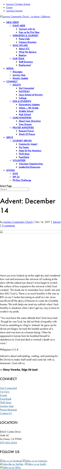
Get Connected (26, 88)
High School (25, 114)
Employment (25, 65)
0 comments (8, 225)
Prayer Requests (8, 409)
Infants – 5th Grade (28, 107)
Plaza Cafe (24, 38)
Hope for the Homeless (30, 150)
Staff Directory (26, 61)
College (23, 98)
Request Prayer (26, 130)
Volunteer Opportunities (31, 163)
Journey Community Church (18, 222)
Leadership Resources (29, 167)
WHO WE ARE (20, 45)
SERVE (9, 137)
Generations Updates (29, 104)
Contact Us (6, 413)
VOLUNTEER (19, 160)
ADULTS (17, 84)
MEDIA (10, 68)
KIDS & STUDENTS (22, 101)
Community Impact (28, 144)
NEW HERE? (12, 22)
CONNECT (12, 81)
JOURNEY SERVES (22, 140)
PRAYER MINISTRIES (23, 127)
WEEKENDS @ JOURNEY (25, 35)
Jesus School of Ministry (31, 94)
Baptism (22, 55)
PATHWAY (24, 91)
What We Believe (27, 52)
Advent (57, 222)
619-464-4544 (8, 442)
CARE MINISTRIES (22, 117)
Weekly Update (20, 78)
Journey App (19, 75)
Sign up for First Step (29, 32)
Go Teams (24, 147)
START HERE (19, 25)
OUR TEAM (18, 58)
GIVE (15, 173)
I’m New (4, 391)
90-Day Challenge (22, 180)
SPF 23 (16, 176)
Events (9, 7)
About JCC (24, 48)
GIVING (10, 170)
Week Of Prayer (27, 134)
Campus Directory (28, 42)
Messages (18, 71)
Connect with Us (27, 29)
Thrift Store (24, 153)
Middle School (26, 111)
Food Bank (24, 157)
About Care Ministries (30, 121)
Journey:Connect (14, 10)
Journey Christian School (18, 4)
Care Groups (25, 124)
